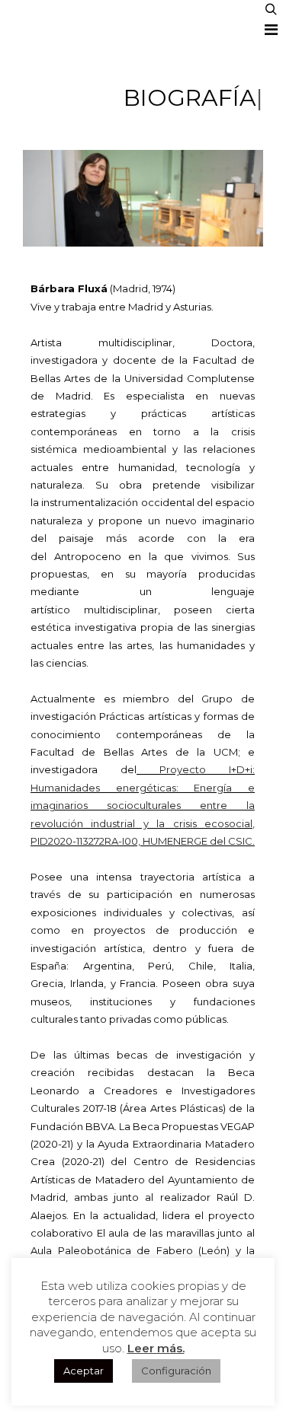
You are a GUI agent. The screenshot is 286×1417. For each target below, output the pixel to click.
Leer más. (156, 1348)
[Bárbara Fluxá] (38, 19)
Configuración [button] (176, 1370)
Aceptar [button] (83, 1370)
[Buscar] (270, 10)
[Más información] (270, 30)
